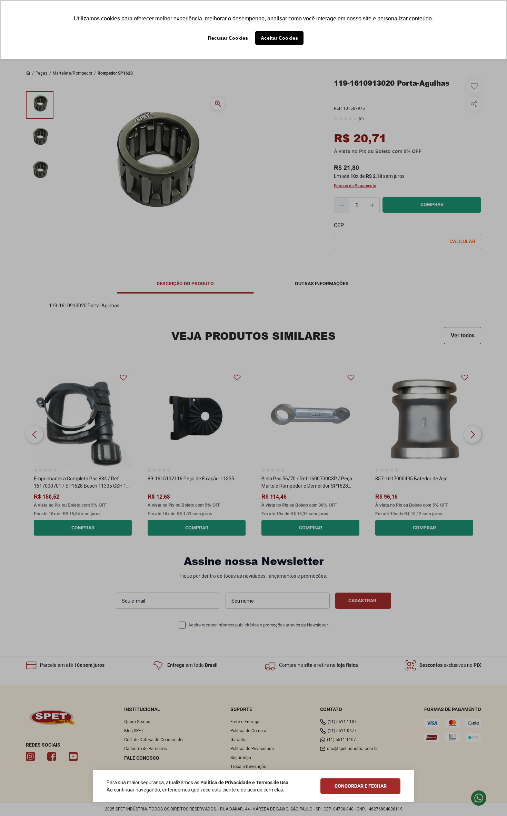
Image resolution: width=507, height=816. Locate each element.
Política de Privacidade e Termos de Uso (244, 782)
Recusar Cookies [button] (228, 38)
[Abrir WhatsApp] (489, 798)
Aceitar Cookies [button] (279, 38)
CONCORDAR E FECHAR (361, 786)
